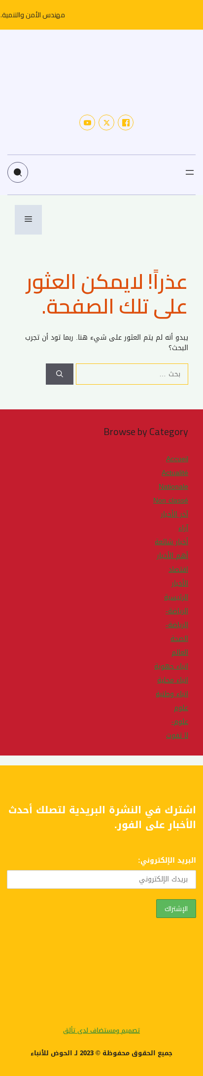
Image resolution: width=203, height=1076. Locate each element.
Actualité (175, 472)
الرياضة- (177, 611)
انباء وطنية (172, 694)
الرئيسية (176, 597)
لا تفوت (177, 735)
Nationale (173, 486)
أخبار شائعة (171, 542)
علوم (181, 708)
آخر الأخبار (174, 514)
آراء (183, 528)
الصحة (179, 638)
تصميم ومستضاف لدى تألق (101, 1030)
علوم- (179, 721)
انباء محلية (172, 680)
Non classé (170, 500)
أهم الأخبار (172, 555)
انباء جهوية (171, 666)
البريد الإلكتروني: (167, 860)
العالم (179, 652)
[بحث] (59, 374)
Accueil (177, 459)
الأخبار (179, 583)
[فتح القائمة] (190, 172)
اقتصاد (178, 569)
